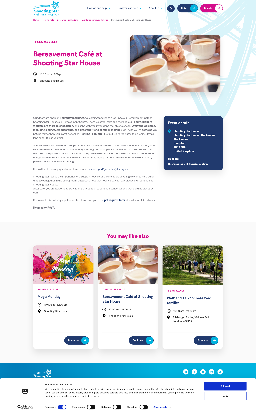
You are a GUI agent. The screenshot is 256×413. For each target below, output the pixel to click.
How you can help (127, 8)
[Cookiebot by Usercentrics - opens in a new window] (25, 407)
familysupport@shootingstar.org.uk (107, 169)
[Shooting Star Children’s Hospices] (46, 8)
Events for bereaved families (94, 20)
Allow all (225, 386)
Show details (160, 407)
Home (36, 20)
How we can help (97, 8)
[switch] (91, 407)
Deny (225, 396)
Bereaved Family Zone (67, 20)
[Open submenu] (108, 8)
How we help (48, 20)
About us (154, 8)
